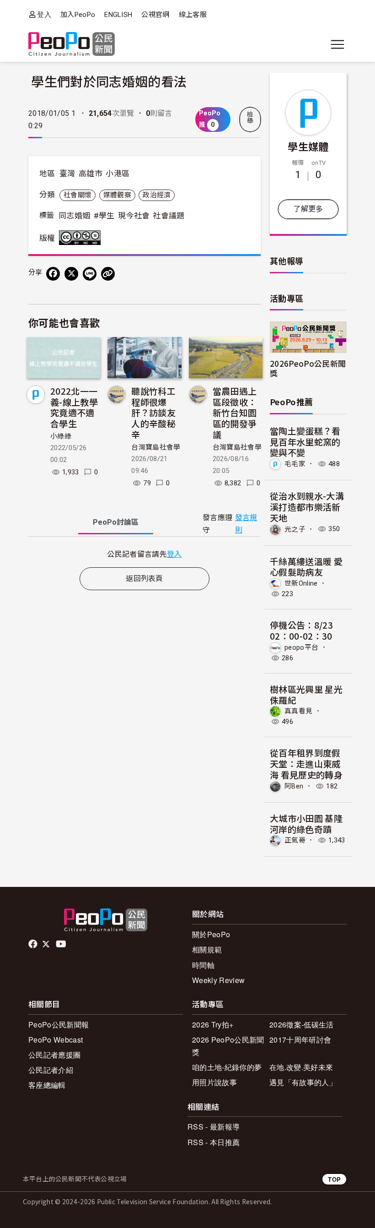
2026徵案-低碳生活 (301, 1024)
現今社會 (134, 215)
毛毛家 (294, 464)
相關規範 (207, 949)
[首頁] (71, 45)
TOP (334, 1179)
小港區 (117, 173)
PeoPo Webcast (55, 1039)
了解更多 (308, 209)
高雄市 (90, 173)
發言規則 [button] (246, 523)
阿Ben (293, 786)
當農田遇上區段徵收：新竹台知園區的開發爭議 (235, 412)
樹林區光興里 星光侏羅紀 (306, 694)
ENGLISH (118, 15)
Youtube (62, 944)
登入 (44, 14)
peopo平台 (301, 647)
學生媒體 (308, 146)
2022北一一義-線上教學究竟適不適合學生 (74, 407)
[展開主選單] (337, 44)
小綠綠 (60, 436)
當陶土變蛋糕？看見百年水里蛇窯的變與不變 (305, 441)
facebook (33, 944)
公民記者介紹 (50, 1070)
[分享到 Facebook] (53, 274)
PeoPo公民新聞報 (58, 1024)
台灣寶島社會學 (155, 447)
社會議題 (168, 215)
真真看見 (298, 711)
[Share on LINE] (89, 274)
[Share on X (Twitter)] (71, 274)
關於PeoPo (211, 934)
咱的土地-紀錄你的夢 (227, 1067)
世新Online (301, 583)
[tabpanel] (144, 554)
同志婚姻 (74, 215)
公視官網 (155, 15)
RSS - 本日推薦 (214, 1142)
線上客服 (193, 15)
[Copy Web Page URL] (108, 274)
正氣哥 (294, 840)
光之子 (294, 529)
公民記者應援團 (54, 1054)
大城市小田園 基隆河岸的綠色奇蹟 (306, 823)
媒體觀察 (117, 195)
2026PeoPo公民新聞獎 (308, 368)
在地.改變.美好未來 (301, 1067)
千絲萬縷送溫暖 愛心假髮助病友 (306, 566)
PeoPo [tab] (116, 522)
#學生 (104, 215)
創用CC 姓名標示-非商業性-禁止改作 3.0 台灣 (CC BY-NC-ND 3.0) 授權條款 (82, 237)
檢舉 (250, 118)
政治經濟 (157, 195)
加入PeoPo (77, 15)
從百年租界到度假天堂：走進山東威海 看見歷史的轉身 (306, 763)
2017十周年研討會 (300, 1039)
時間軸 (203, 965)
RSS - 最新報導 (214, 1126)
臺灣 (67, 173)
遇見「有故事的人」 (303, 1082)
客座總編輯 (47, 1085)
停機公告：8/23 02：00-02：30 (301, 630)
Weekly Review (218, 980)
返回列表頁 (144, 578)
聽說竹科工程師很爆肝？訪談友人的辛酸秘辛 (153, 412)
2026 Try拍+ (212, 1024)
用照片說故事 (214, 1082)
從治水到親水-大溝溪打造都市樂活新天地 (307, 506)
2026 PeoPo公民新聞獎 (228, 1045)
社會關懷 (77, 195)
